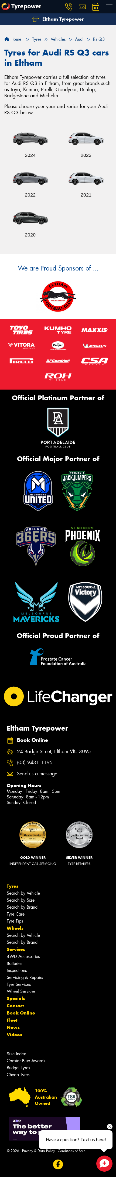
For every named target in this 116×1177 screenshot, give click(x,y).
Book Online (21, 1013)
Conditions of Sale (72, 1151)
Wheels (15, 928)
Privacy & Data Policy (38, 1151)
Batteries (14, 963)
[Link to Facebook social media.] (58, 1164)
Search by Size (21, 900)
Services (16, 949)
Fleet (12, 1020)
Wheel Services (21, 991)
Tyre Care (16, 914)
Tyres (12, 886)
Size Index (16, 1054)
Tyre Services (19, 984)
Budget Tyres (18, 1068)
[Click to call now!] (68, 6)
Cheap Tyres (18, 1075)
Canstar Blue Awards (26, 1061)
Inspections (17, 970)
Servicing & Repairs (25, 977)
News (13, 1027)
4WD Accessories (23, 956)
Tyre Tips (15, 921)
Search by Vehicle (23, 893)
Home (15, 39)
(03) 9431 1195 (35, 763)
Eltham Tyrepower (62, 19)
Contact (15, 1006)
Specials (16, 998)
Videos (14, 1035)
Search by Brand (22, 907)
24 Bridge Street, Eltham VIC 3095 (54, 752)
